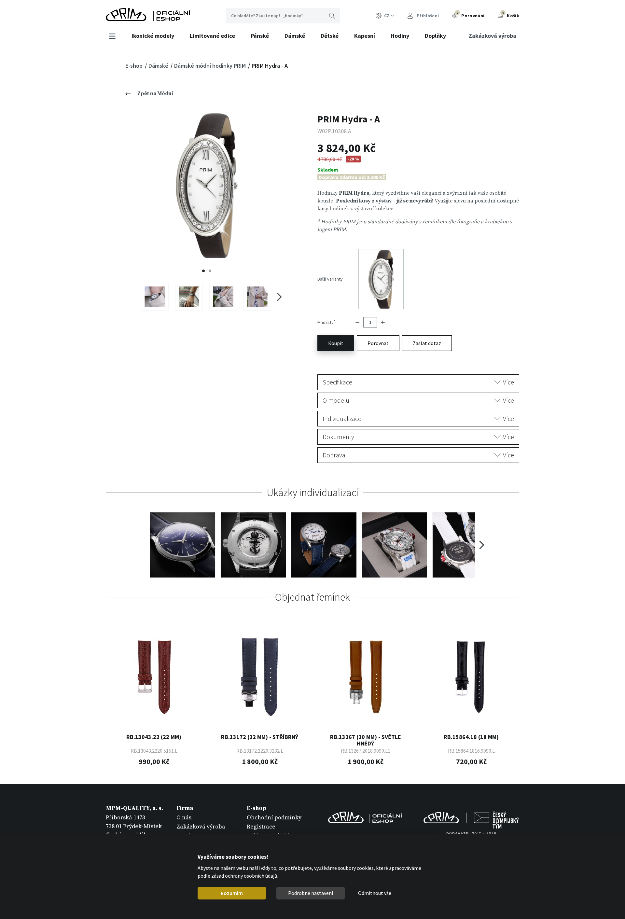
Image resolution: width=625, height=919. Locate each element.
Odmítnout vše (374, 893)
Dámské (295, 35)
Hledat (332, 15)
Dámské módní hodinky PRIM (210, 65)
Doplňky (435, 35)
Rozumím (232, 893)
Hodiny (400, 35)
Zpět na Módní (155, 93)
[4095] (154, 296)
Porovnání (471, 15)
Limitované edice (212, 35)
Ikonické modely (153, 35)
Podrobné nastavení (310, 893)
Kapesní (364, 35)
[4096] (223, 296)
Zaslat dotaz (427, 343)
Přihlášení (427, 16)
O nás (183, 817)
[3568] (188, 296)
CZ (386, 16)
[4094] (257, 296)
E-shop (134, 65)
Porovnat (378, 343)
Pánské (260, 35)
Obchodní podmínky (274, 817)
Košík (510, 15)
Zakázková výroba (492, 35)
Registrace (261, 826)
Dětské (330, 35)
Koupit (335, 343)
